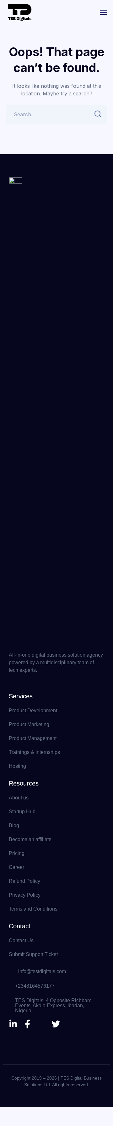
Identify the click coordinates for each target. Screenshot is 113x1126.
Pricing (16, 853)
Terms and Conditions (33, 909)
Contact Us (21, 940)
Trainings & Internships (34, 752)
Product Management (32, 738)
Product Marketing (29, 724)
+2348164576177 (35, 986)
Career (16, 867)
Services (21, 696)
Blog (14, 825)
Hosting (17, 766)
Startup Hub (22, 811)
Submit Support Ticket (33, 954)
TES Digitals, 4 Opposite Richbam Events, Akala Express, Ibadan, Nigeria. (53, 1005)
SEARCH (98, 114)
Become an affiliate (30, 839)
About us (19, 797)
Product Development (33, 710)
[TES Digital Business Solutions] (20, 12)
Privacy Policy (24, 895)
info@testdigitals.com (42, 971)
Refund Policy (24, 881)
